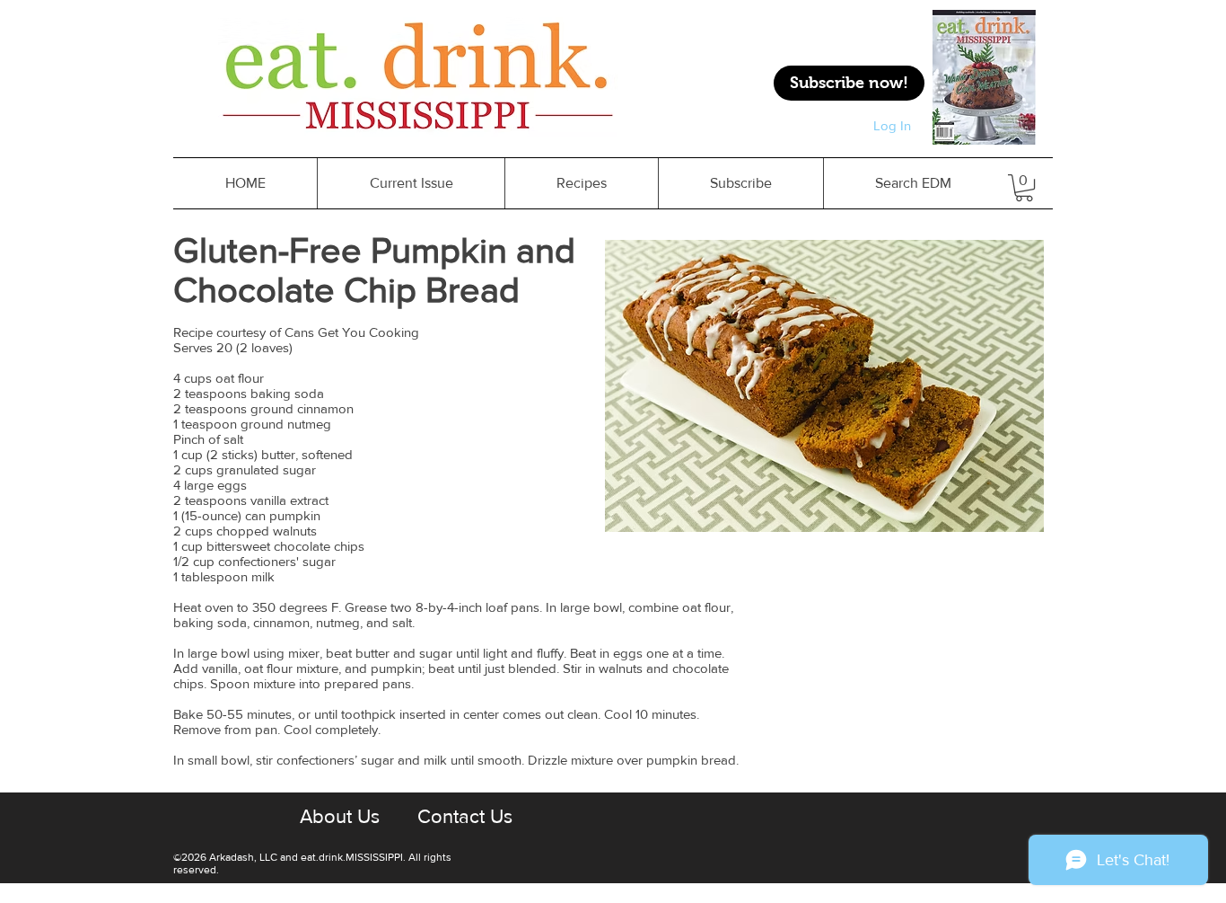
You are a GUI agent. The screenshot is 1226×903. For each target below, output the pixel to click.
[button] (581, 183)
